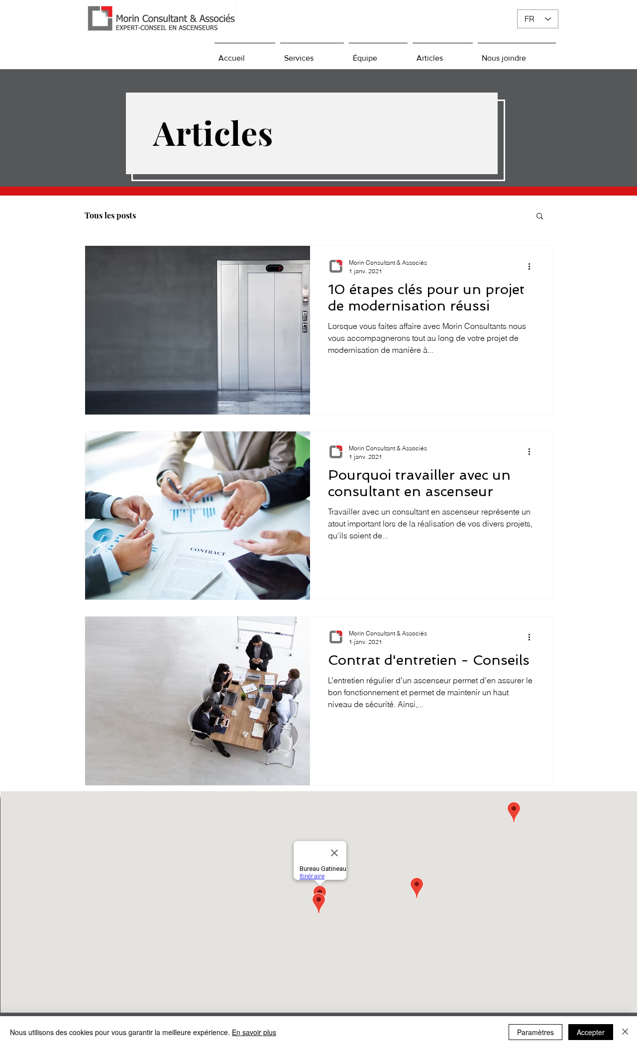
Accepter (591, 1032)
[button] (539, 216)
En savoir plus (254, 1032)
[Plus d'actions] (532, 266)
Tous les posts (110, 215)
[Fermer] (625, 1032)
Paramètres (535, 1032)
